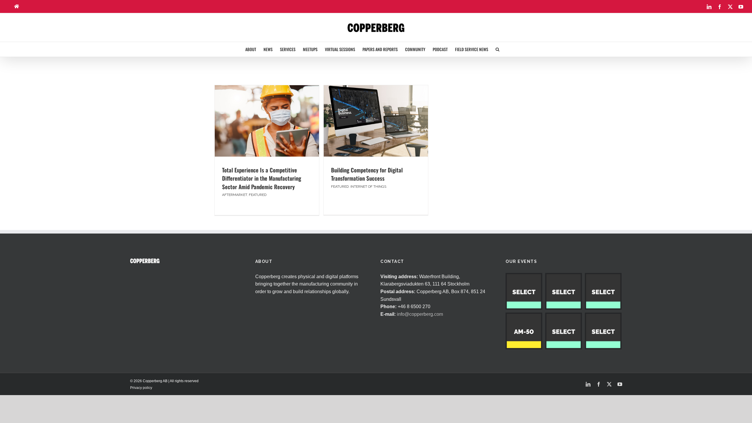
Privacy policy (141, 388)
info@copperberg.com (420, 314)
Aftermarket (234, 195)
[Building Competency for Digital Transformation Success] (376, 120)
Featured (257, 195)
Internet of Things (368, 186)
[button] (497, 49)
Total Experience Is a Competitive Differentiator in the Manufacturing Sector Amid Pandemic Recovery (261, 178)
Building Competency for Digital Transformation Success (367, 174)
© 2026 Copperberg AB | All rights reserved (164, 381)
